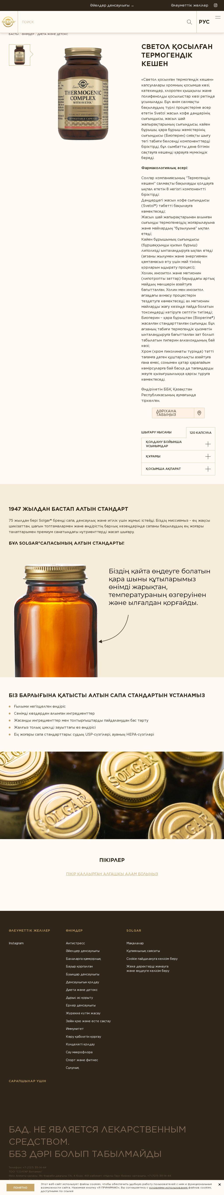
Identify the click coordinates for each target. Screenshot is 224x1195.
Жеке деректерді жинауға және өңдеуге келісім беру (147, 969)
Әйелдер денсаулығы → (112, 5)
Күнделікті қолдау (80, 1044)
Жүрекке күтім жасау (83, 1013)
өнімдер (28, 34)
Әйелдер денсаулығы (83, 951)
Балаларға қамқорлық (83, 959)
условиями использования (168, 1187)
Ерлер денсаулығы (81, 1005)
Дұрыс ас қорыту (79, 997)
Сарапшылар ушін (27, 1081)
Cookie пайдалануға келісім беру (152, 959)
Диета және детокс (52, 34)
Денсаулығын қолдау (82, 982)
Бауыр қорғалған (79, 966)
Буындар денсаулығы (82, 974)
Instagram (16, 943)
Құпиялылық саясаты (143, 951)
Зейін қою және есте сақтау (88, 1021)
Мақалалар (135, 943)
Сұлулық (72, 1067)
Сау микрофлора (79, 1052)
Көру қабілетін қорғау (83, 1036)
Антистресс (75, 943)
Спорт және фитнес (82, 1060)
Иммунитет (75, 1029)
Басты (14, 34)
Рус (204, 22)
